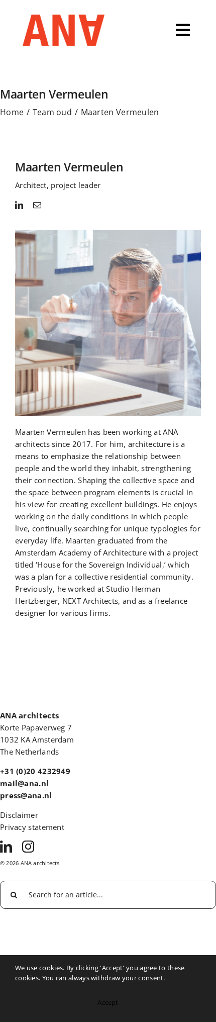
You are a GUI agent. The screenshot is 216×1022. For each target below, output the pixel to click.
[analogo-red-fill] (63, 19)
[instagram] (28, 847)
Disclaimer (19, 815)
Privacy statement (32, 827)
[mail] (37, 205)
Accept (107, 1002)
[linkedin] (19, 205)
